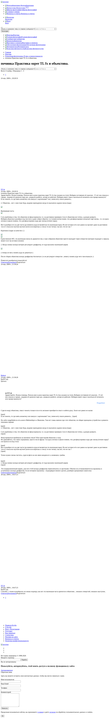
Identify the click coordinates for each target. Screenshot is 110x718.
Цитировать (12, 262)
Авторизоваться (7, 670)
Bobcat (3, 375)
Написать (5, 708)
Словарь (16, 12)
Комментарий (6, 692)
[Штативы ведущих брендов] (55, 622)
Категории (5, 31)
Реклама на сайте (11, 637)
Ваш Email (4, 684)
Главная (8, 52)
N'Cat (3, 189)
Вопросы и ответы (28, 14)
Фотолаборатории (27, 5)
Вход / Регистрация (12, 629)
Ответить (4, 262)
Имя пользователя (7, 679)
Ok (3, 716)
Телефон (4, 688)
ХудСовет (8, 631)
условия (40, 712)
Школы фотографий (29, 10)
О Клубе (8, 627)
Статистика (9, 635)
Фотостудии (22, 8)
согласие (52, 712)
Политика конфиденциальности (17, 641)
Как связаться (10, 633)
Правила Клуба (10, 625)
